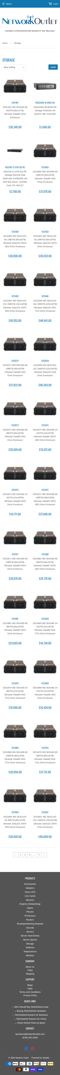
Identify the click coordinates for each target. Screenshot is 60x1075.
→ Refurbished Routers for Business (30, 1015)
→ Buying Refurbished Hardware (30, 1011)
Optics (30, 908)
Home (5, 43)
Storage (30, 943)
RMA (30, 988)
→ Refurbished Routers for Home (30, 1019)
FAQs (30, 970)
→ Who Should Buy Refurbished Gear (30, 1007)
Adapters (30, 888)
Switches (30, 947)
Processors (30, 915)
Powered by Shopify (40, 1058)
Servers (30, 931)
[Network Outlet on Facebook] (26, 1048)
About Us (30, 967)
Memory (30, 900)
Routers (30, 919)
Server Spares (30, 939)
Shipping (30, 973)
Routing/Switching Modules (30, 923)
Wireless (30, 955)
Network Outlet (22, 1058)
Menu (9, 4)
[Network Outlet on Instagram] (32, 1048)
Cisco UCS (30, 892)
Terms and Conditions (30, 992)
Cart (55, 4)
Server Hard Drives (30, 935)
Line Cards (30, 896)
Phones (30, 911)
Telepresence (30, 951)
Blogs (30, 985)
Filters (53, 67)
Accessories (30, 884)
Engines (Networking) (30, 904)
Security (30, 927)
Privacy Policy (30, 995)
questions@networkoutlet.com (30, 1034)
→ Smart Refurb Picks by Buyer (30, 1023)
